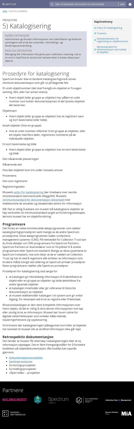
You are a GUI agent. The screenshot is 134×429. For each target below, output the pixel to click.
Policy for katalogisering (109, 27)
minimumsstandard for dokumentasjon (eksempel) (33, 200)
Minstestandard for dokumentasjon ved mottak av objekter (111, 49)
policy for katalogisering (29, 192)
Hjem (4, 11)
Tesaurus (102, 33)
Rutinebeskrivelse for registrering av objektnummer (112, 40)
